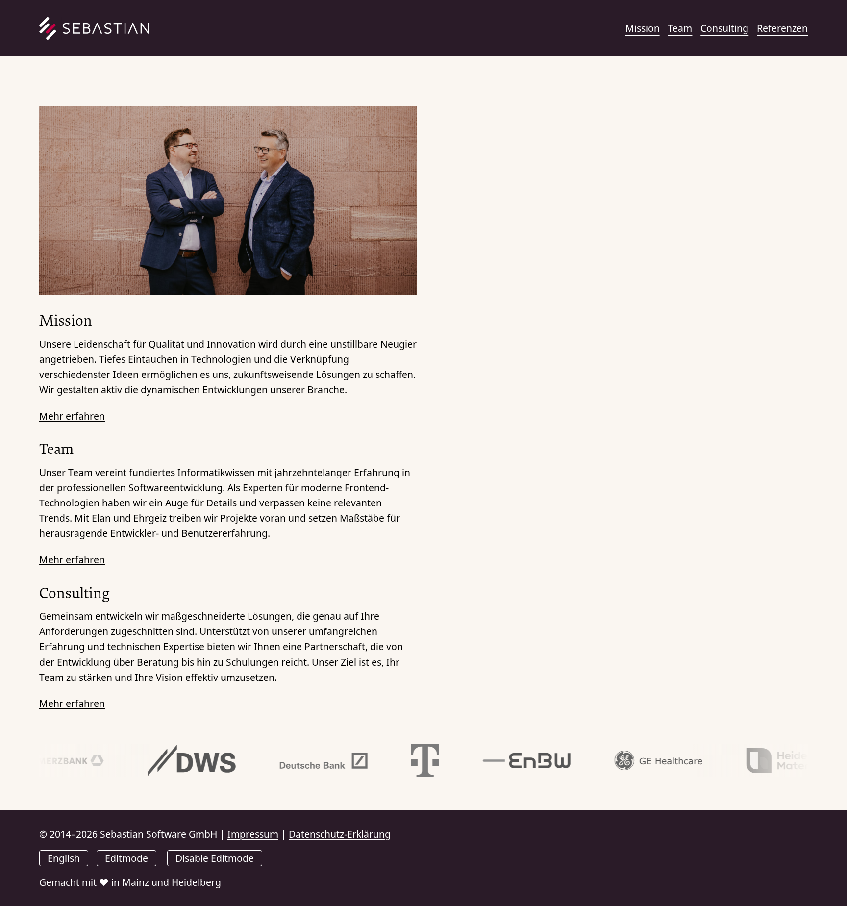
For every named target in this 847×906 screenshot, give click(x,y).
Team (680, 28)
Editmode (126, 858)
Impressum (252, 834)
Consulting (724, 28)
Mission (642, 28)
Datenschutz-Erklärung (340, 834)
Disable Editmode (214, 858)
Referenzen (782, 28)
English (64, 858)
